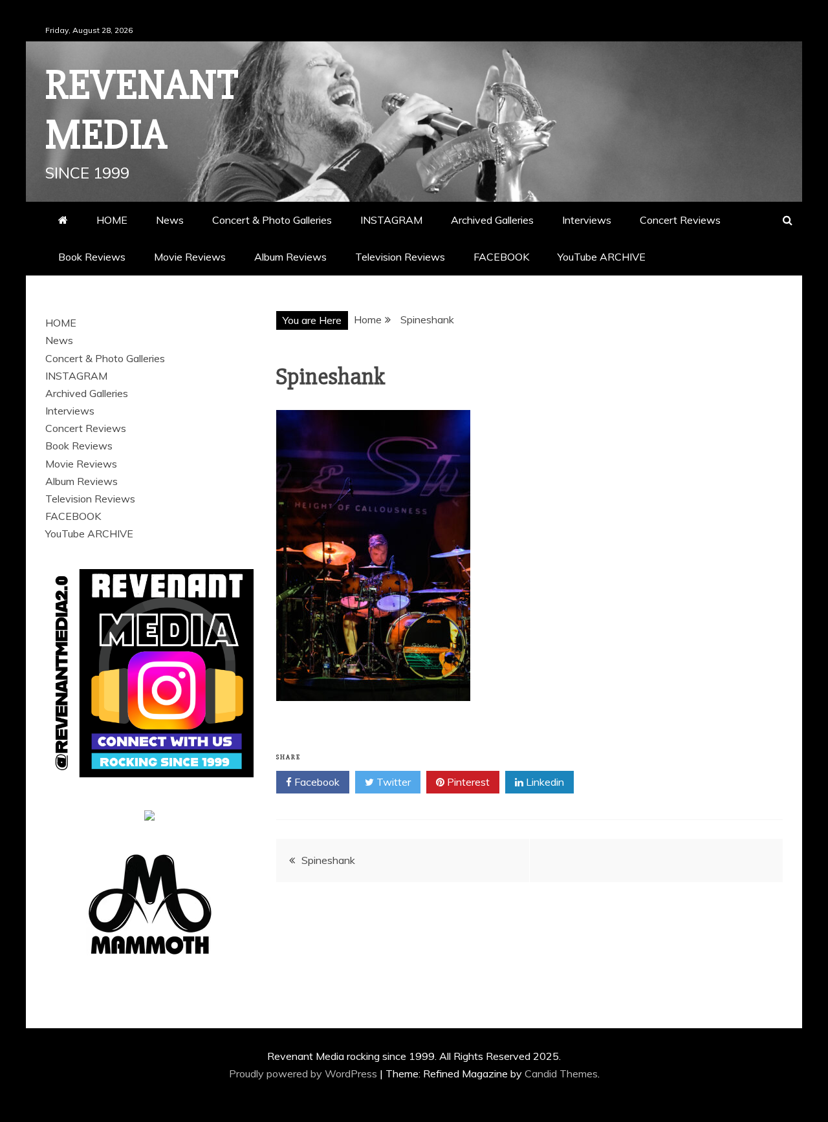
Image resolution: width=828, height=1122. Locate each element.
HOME (111, 219)
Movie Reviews (190, 256)
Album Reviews (290, 256)
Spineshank (328, 860)
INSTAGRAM (391, 219)
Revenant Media (142, 110)
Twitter (392, 781)
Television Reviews (400, 256)
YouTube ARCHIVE (602, 256)
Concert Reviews (680, 219)
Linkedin (543, 781)
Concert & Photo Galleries (272, 219)
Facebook (316, 781)
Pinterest (467, 781)
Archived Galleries (492, 219)
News (170, 219)
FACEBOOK (501, 256)
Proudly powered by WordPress (304, 1073)
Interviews (586, 219)
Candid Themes (561, 1073)
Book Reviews (91, 256)
